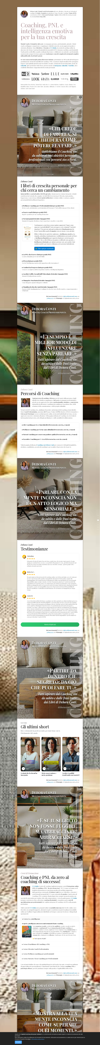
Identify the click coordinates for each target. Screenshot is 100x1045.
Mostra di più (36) (50, 624)
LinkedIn (23, 65)
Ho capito (18, 1042)
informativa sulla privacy (37, 1039)
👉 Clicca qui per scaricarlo (44, 248)
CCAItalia (53, 48)
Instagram (58, 65)
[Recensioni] (98, 520)
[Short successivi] (78, 754)
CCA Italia (35, 886)
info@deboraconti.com (70, 296)
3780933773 (50, 298)
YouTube (71, 65)
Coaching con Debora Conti (45, 445)
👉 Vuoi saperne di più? (39, 938)
